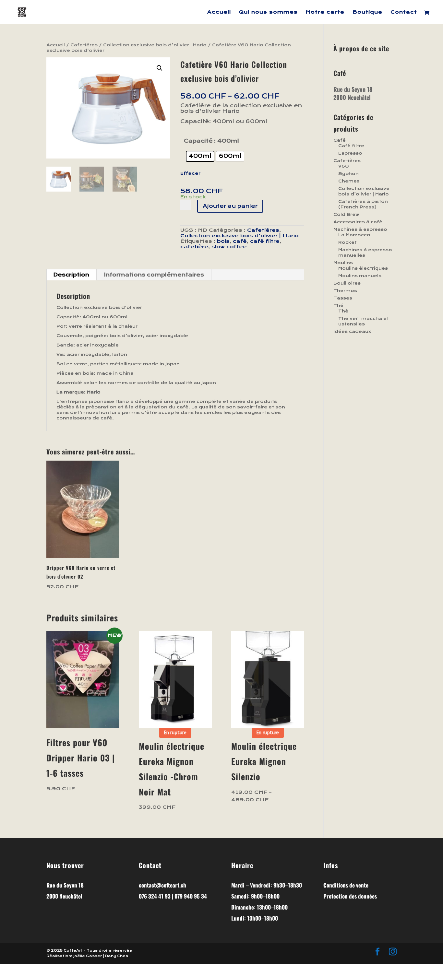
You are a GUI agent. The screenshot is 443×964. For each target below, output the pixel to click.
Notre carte (325, 12)
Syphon (348, 173)
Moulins (343, 262)
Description (71, 275)
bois (223, 241)
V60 (343, 166)
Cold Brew (346, 214)
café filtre (265, 241)
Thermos (345, 290)
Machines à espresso (360, 229)
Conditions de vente (345, 885)
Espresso (350, 153)
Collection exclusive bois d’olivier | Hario (363, 191)
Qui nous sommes (268, 12)
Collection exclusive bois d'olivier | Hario (155, 45)
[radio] (200, 156)
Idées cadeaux (352, 331)
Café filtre (351, 145)
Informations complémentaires (154, 275)
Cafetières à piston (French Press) (363, 204)
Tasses (342, 298)
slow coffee (229, 247)
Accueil (219, 12)
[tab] (71, 274)
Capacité (198, 141)
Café (339, 140)
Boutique (367, 12)
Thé (338, 305)
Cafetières (84, 45)
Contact (403, 12)
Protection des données (350, 896)
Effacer (190, 173)
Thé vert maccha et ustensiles (363, 321)
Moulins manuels (359, 275)
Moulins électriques (363, 268)
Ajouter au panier (230, 206)
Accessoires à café (357, 222)
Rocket (347, 242)
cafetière (194, 247)
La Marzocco (354, 235)
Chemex (348, 181)
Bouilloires (347, 283)
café (240, 241)
